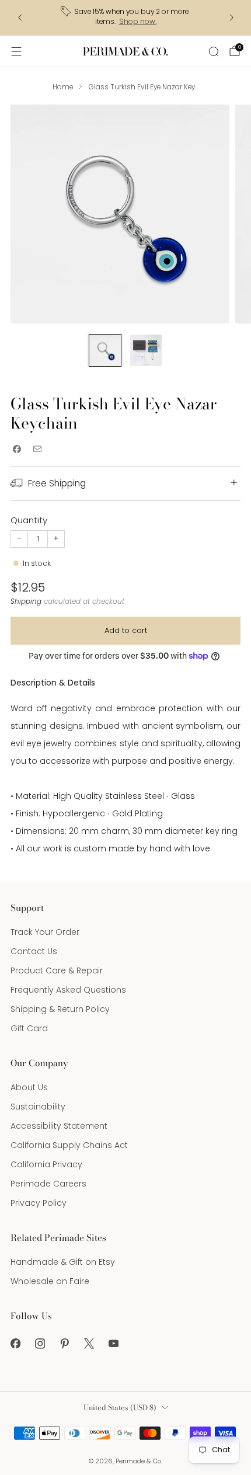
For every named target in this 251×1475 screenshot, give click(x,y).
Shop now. (137, 21)
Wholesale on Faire (50, 1281)
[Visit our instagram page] (39, 1343)
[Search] (213, 51)
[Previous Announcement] (20, 18)
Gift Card (29, 1028)
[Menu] (16, 51)
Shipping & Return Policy (60, 1009)
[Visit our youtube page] (113, 1343)
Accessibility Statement (59, 1126)
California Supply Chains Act (69, 1145)
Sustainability (38, 1106)
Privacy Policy (39, 1203)
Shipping (26, 601)
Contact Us (34, 951)
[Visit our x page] (88, 1343)
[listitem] (126, 18)
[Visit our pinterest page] (64, 1343)
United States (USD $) (119, 1407)
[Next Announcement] (232, 18)
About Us (29, 1087)
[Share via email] (37, 449)
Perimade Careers (48, 1183)
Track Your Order (45, 932)
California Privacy (46, 1164)
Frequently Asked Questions (68, 990)
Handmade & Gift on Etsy (63, 1262)
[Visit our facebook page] (15, 1343)
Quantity (29, 520)
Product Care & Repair (57, 970)
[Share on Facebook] (17, 449)
